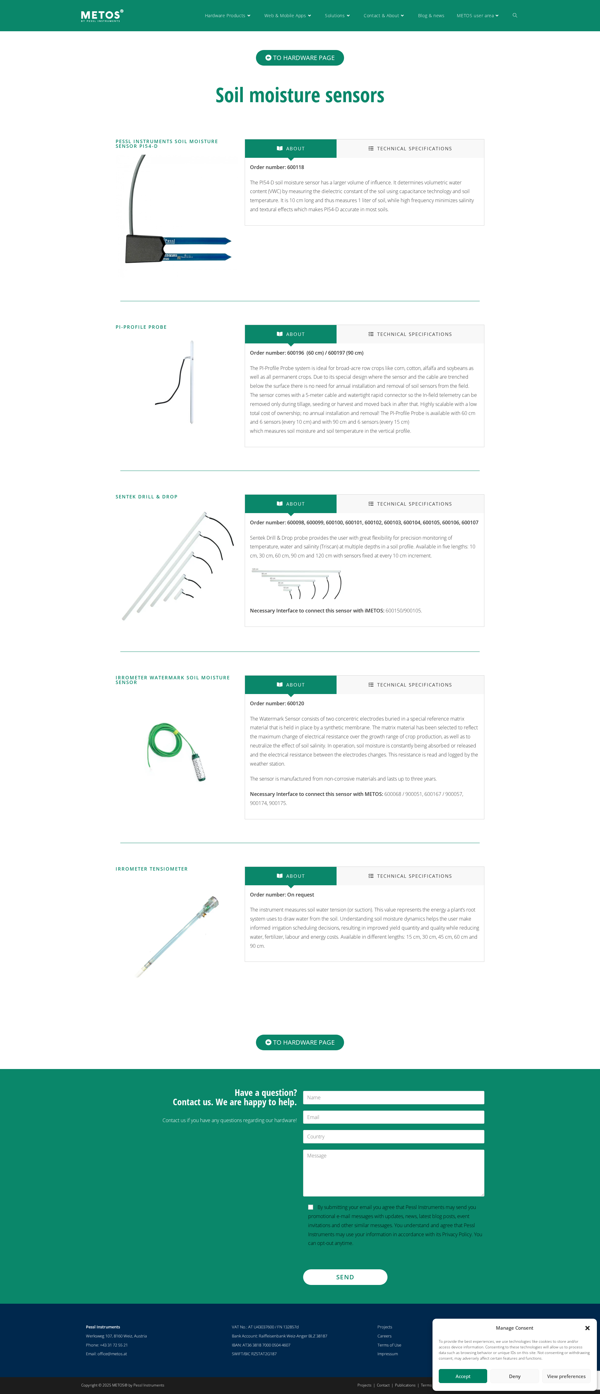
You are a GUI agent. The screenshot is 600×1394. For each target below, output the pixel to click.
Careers (385, 1336)
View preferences (566, 1376)
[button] (587, 1328)
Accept (463, 1376)
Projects (385, 1327)
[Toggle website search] (515, 15)
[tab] (291, 148)
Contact (383, 1385)
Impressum (388, 1354)
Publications (405, 1385)
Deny (515, 1376)
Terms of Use (389, 1345)
